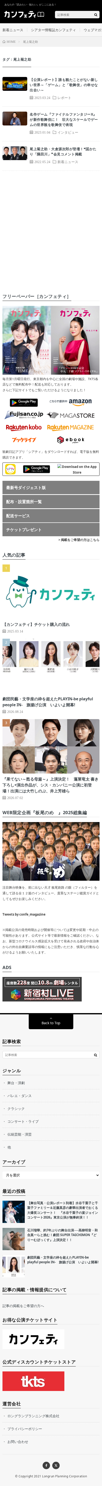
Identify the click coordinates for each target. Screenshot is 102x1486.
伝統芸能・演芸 (19, 1134)
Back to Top (51, 1023)
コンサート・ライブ (23, 1121)
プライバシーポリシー (24, 1428)
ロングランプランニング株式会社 (33, 1415)
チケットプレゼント (24, 529)
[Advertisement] (51, 227)
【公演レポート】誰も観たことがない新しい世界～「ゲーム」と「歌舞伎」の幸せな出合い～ (64, 84)
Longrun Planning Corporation (64, 1476)
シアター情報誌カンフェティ (53, 29)
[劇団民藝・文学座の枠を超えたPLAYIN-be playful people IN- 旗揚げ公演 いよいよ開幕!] (13, 1266)
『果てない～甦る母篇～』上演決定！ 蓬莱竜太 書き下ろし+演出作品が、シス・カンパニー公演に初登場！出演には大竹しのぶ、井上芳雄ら (50, 785)
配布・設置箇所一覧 (24, 501)
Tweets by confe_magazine (24, 914)
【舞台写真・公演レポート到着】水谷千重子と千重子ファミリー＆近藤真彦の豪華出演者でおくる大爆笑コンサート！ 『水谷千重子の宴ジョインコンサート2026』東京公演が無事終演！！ (62, 1210)
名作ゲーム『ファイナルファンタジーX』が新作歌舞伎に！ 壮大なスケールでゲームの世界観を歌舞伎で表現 (64, 119)
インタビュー (67, 132)
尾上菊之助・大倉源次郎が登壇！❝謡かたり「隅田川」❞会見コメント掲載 (63, 151)
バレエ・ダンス (19, 1095)
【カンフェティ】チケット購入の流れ (36, 624)
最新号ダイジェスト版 (26, 487)
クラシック (16, 1108)
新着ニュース (12, 29)
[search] (96, 14)
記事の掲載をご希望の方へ (23, 1305)
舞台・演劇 (16, 1082)
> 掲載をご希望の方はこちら (79, 539)
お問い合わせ (17, 1441)
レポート (64, 97)
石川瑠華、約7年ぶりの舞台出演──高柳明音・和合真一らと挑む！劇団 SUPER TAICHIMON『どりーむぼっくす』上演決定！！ (62, 1235)
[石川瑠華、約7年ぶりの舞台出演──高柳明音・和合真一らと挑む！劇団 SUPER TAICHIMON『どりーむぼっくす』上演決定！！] (13, 1239)
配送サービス (18, 515)
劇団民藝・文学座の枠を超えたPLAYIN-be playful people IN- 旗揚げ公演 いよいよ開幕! (63, 1260)
